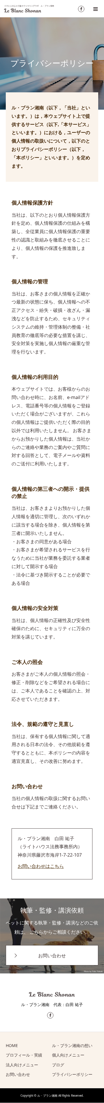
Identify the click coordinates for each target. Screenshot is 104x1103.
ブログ (58, 1065)
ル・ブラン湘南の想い (72, 1045)
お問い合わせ (52, 955)
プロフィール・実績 (24, 1055)
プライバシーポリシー (72, 1074)
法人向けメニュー (22, 1065)
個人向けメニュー (68, 1055)
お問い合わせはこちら (41, 866)
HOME (12, 1045)
